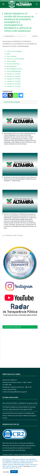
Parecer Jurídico (11, 61)
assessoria (16, 445)
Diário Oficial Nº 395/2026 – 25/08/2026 (13, 403)
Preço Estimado (12, 56)
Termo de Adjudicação (14, 71)
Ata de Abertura (11, 66)
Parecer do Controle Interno (15, 59)
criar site (14, 443)
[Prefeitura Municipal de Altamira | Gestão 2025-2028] (20, 4)
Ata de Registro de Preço (14, 69)
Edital (8, 54)
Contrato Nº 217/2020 (13, 79)
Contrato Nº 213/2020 (13, 76)
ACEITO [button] (14, 471)
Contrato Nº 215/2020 (13, 81)
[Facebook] (5, 95)
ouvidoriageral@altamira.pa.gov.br (17, 392)
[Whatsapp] (15, 95)
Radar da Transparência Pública (24, 454)
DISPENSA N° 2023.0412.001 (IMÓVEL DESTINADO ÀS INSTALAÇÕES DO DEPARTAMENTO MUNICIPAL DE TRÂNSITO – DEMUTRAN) (20, 179)
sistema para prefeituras (26, 443)
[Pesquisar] (37, 4)
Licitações (35, 36)
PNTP (10, 454)
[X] (10, 95)
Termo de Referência (13, 64)
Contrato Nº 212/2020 (13, 74)
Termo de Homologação (14, 51)
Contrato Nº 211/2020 (13, 86)
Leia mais (27, 466)
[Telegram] (20, 95)
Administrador (9, 36)
